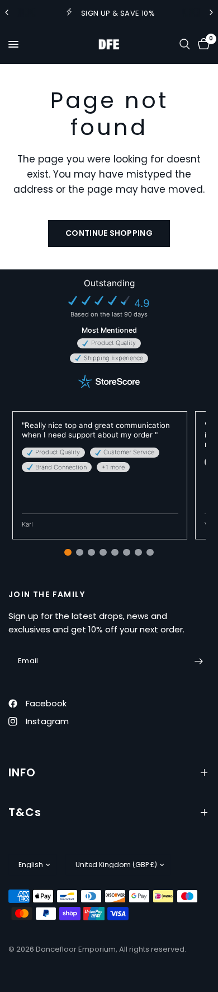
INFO (22, 772)
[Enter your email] (198, 661)
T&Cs (24, 812)
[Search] (185, 44)
